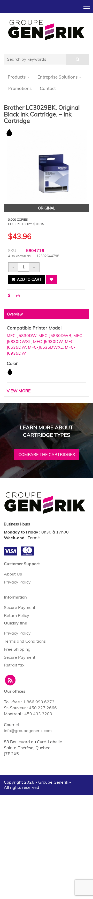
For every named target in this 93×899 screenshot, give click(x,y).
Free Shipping (17, 649)
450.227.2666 (43, 707)
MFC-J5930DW (48, 341)
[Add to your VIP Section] (51, 279)
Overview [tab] (15, 314)
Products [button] (17, 77)
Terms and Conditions (25, 641)
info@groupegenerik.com (28, 730)
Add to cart (28, 279)
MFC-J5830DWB (54, 335)
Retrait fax (14, 665)
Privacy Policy (17, 582)
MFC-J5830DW (21, 335)
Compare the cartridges (46, 454)
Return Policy (16, 615)
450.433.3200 (38, 713)
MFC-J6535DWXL (45, 347)
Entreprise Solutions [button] (58, 77)
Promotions (20, 88)
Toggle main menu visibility (86, 6)
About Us (13, 574)
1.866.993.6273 (39, 701)
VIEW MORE (18, 390)
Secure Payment (19, 607)
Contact (48, 88)
